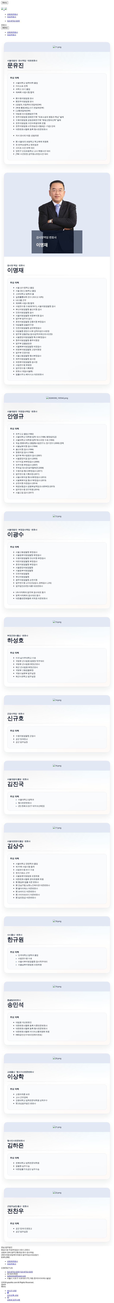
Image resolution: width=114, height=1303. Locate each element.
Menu (4, 3)
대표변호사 (11, 17)
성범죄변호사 (12, 14)
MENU (5, 28)
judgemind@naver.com (16, 1276)
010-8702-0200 (13, 1272)
